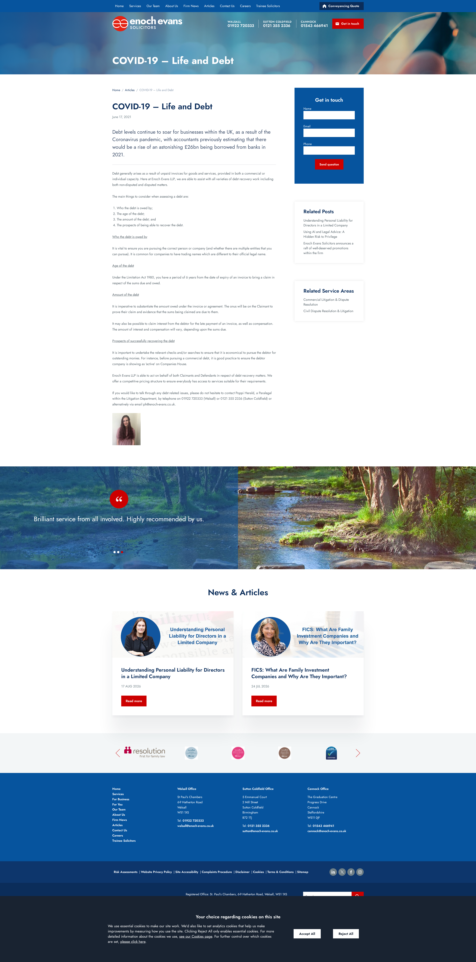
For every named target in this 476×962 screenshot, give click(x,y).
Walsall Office (186, 789)
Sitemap (302, 872)
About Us (171, 6)
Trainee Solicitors (268, 6)
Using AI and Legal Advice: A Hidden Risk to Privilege (324, 234)
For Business (120, 799)
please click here (132, 941)
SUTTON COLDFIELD (277, 22)
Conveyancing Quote (343, 6)
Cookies (258, 872)
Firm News (191, 6)
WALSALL (234, 22)
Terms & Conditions (280, 872)
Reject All (346, 933)
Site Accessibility (186, 872)
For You (117, 804)
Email (307, 126)
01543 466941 (323, 826)
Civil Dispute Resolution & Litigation (328, 311)
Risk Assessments (125, 872)
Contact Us (227, 6)
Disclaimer (242, 872)
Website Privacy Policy (156, 872)
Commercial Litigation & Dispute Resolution (326, 302)
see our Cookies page (195, 936)
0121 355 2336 (258, 826)
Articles (209, 6)
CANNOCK (308, 22)
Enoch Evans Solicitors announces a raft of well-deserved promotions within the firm (328, 248)
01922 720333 (193, 820)
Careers (245, 6)
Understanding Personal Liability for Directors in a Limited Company (328, 223)
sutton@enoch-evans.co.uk (260, 831)
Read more (134, 701)
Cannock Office (318, 789)
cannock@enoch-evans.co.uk (327, 831)
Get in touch (350, 23)
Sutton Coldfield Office (258, 789)
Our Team (153, 6)
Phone (307, 144)
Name (307, 108)
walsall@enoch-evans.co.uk (195, 826)
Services (135, 6)
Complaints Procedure (217, 872)
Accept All (307, 933)
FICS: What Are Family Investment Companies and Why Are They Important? (299, 673)
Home (119, 6)
